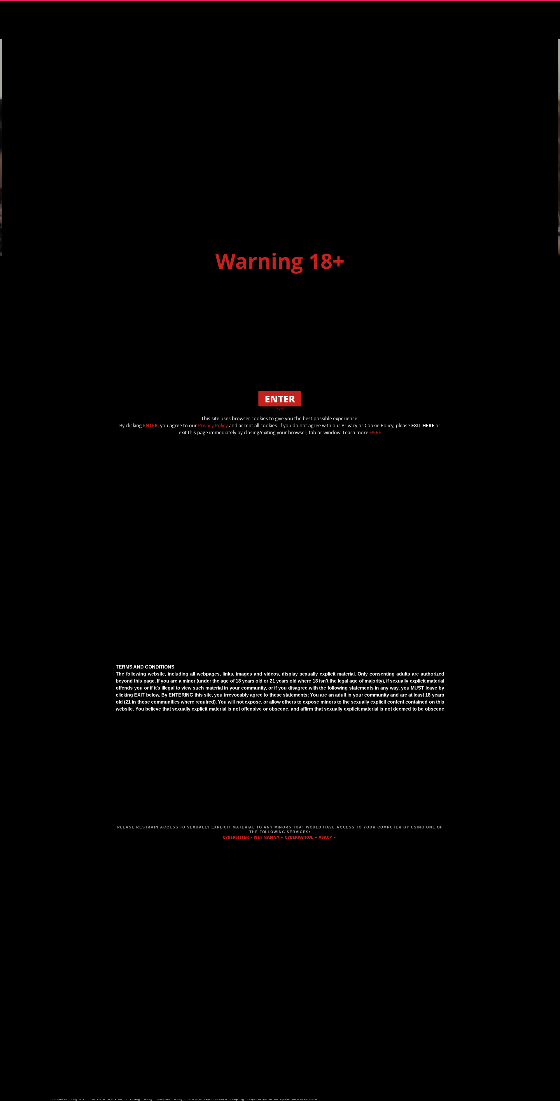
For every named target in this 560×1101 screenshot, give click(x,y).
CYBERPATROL (299, 837)
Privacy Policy (213, 425)
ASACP (325, 837)
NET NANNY (266, 837)
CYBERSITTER (236, 837)
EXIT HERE (422, 425)
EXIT (280, 409)
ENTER (150, 425)
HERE (375, 432)
